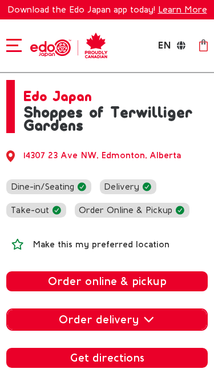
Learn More (182, 10)
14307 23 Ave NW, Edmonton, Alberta (102, 155)
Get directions (107, 357)
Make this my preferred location (101, 244)
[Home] (66, 44)
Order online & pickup (107, 281)
